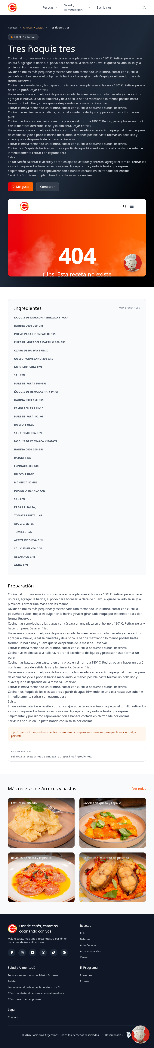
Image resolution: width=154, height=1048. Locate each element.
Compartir (47, 187)
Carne (84, 957)
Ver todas (139, 789)
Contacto (13, 1017)
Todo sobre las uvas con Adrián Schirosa (33, 975)
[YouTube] (32, 952)
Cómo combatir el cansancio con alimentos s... (37, 993)
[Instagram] (22, 952)
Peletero (13, 981)
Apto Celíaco (88, 945)
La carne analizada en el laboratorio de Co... (35, 987)
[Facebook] (11, 952)
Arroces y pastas (90, 951)
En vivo (84, 981)
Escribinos (104, 7)
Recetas (48, 7)
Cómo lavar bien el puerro (24, 999)
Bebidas (85, 939)
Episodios (86, 975)
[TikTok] (53, 952)
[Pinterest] (64, 952)
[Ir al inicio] (12, 7)
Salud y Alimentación (73, 7)
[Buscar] (144, 7)
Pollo (83, 933)
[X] (43, 952)
